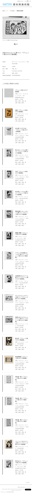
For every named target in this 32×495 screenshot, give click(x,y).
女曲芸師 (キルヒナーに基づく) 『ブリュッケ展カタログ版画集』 (21, 277)
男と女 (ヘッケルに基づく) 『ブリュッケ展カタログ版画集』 (21, 151)
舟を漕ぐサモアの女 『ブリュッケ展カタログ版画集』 (21, 130)
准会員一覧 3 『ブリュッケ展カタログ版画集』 (21, 421)
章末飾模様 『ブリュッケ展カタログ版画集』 (21, 357)
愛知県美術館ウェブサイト (24, 487)
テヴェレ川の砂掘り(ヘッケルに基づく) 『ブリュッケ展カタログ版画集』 (21, 255)
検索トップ (5, 10)
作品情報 (12, 10)
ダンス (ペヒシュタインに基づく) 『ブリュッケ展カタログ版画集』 (21, 297)
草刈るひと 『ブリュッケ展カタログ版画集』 (21, 461)
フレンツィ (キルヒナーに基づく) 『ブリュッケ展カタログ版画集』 (21, 443)
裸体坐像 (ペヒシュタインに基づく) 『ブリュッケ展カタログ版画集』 (21, 213)
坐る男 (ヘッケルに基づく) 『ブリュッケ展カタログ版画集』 (21, 193)
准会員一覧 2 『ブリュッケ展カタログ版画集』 (21, 400)
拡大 (17, 44)
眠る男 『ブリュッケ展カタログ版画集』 (21, 339)
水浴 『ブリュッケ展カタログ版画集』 (21, 172)
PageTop (28, 482)
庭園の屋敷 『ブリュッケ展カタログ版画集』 (21, 233)
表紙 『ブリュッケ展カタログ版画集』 (21, 110)
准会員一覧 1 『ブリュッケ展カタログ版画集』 (21, 378)
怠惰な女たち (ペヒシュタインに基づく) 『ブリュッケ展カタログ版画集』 (21, 319)
